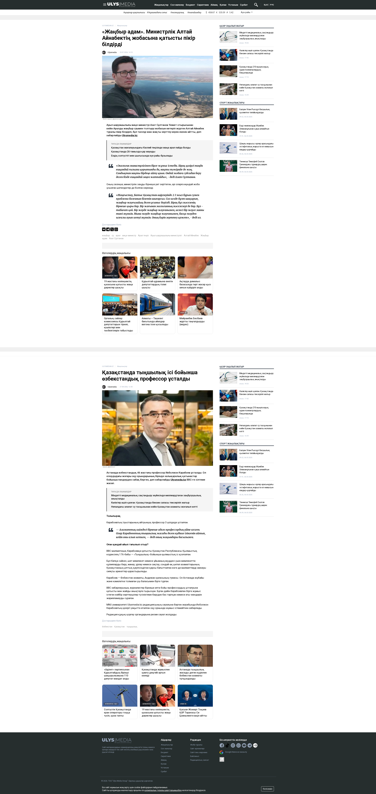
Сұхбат (244, 5)
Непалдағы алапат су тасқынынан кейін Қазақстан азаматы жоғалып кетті (256, 87)
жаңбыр (106, 235)
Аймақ (214, 5)
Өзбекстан (107, 626)
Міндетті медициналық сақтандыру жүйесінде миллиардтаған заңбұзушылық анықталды (256, 35)
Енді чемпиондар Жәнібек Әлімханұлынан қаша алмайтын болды (254, 128)
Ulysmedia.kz (129, 135)
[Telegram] (108, 229)
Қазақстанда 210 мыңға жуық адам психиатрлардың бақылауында (253, 69)
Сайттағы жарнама (198, 752)
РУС (272, 5)
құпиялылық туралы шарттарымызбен (163, 790)
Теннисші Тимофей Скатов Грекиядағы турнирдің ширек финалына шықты (253, 164)
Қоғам (223, 5)
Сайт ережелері (197, 748)
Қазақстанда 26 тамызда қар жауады (133, 151)
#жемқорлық (177, 12)
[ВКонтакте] (104, 229)
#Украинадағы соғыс (157, 12)
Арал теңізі (143, 235)
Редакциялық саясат (199, 760)
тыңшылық (132, 626)
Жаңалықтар (161, 5)
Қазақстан (119, 626)
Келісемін (267, 789)
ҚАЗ (266, 5)
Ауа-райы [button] (246, 12)
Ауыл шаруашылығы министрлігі (166, 235)
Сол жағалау (177, 5)
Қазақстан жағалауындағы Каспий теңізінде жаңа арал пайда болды (151, 147)
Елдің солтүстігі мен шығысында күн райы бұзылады (142, 155)
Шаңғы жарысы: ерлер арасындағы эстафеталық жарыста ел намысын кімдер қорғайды (256, 146)
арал (118, 235)
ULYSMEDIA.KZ (108, 26)
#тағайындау (194, 12)
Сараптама (203, 5)
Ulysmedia (112, 52)
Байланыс (194, 756)
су (113, 235)
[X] (112, 229)
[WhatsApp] (116, 229)
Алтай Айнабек (191, 235)
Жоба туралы (196, 745)
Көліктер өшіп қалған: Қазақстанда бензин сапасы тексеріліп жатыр (256, 52)
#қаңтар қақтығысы (134, 12)
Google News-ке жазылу (236, 752)
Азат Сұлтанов (116, 238)
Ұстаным (233, 5)
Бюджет (190, 5)
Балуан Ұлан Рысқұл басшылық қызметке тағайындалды (254, 111)
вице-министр (129, 235)
